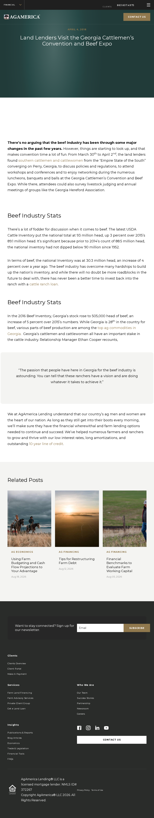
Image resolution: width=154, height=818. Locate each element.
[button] (17, 674)
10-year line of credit (46, 444)
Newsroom (83, 708)
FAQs (10, 759)
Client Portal (14, 668)
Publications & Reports (20, 732)
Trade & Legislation (18, 748)
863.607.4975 (125, 5)
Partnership (83, 703)
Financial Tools (16, 753)
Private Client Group (19, 703)
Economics (14, 743)
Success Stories (85, 698)
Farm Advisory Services (20, 698)
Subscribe (136, 628)
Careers (81, 714)
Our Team (82, 692)
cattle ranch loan (43, 284)
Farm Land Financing (20, 692)
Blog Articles (15, 738)
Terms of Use (97, 790)
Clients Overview (17, 663)
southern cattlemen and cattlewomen (50, 160)
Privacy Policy (83, 790)
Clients (107, 6)
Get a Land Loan (17, 708)
